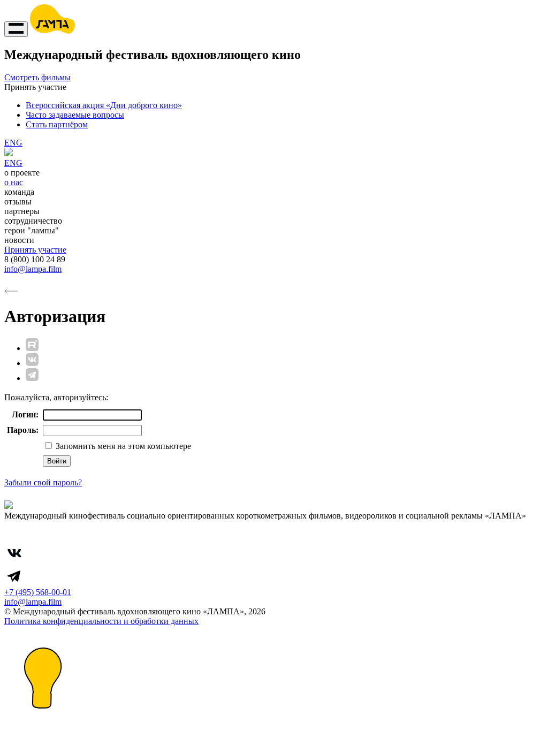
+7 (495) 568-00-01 (37, 592)
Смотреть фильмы (37, 77)
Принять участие (35, 249)
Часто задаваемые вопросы (75, 114)
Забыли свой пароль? (43, 482)
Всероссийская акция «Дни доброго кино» (104, 105)
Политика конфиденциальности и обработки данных (101, 621)
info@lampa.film (33, 268)
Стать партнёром (57, 124)
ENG (13, 142)
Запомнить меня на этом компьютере (122, 446)
